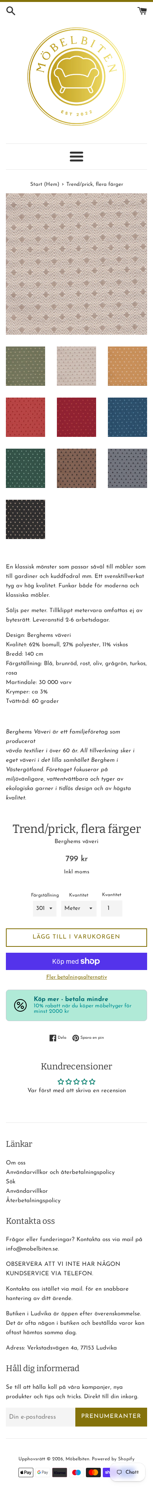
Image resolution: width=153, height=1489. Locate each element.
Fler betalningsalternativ (76, 977)
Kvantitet (78, 895)
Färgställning (45, 895)
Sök (10, 1182)
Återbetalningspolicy (33, 1201)
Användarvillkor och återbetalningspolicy (60, 1172)
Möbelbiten (77, 1459)
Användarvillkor (27, 1191)
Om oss (16, 1163)
